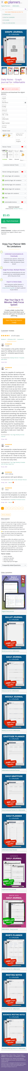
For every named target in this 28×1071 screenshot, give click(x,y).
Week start (4, 105)
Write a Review (6, 514)
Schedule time (5, 113)
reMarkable (15, 6)
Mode (3, 121)
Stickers (6, 20)
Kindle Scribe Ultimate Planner (18, 479)
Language (4, 96)
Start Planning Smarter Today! (14, 321)
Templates (7, 14)
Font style (18, 139)
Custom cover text (20, 133)
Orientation (4, 125)
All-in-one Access (9, 23)
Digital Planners (5, 6)
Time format (4, 109)
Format (3, 117)
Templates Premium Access (17, 499)
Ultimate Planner (18, 208)
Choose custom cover (7, 133)
